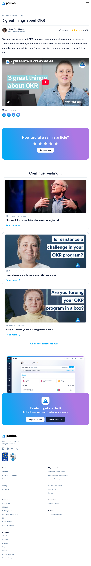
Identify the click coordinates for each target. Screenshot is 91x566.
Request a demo (35, 419)
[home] (9, 3)
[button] (87, 3)
